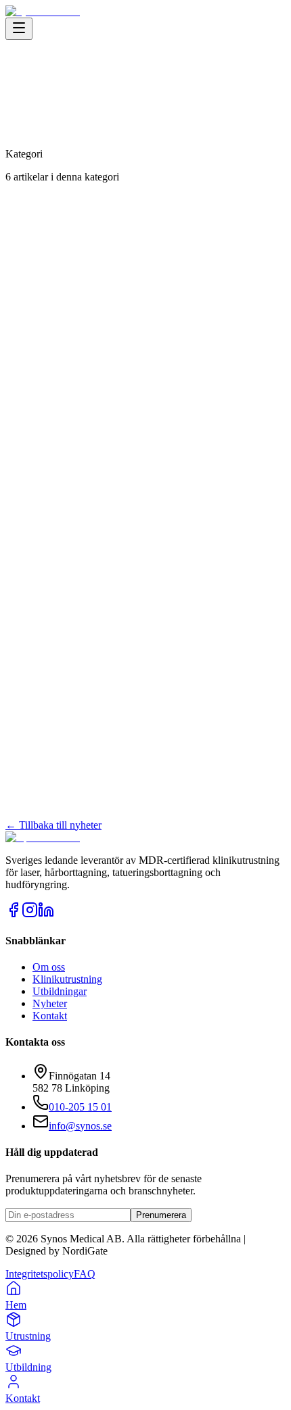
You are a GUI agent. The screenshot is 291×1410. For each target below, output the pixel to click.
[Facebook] (13, 914)
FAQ (84, 1274)
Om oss (48, 967)
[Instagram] (30, 914)
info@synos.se (80, 1126)
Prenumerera (161, 1215)
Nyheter (49, 1003)
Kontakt (49, 1015)
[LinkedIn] (46, 914)
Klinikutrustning (67, 979)
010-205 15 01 (80, 1107)
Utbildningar (59, 991)
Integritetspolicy (39, 1274)
